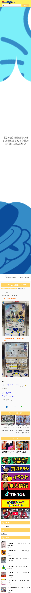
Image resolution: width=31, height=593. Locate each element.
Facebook (10, 407)
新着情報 (3, 288)
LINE (23, 407)
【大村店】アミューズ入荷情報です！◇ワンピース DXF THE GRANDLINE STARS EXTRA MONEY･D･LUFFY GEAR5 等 (23, 429)
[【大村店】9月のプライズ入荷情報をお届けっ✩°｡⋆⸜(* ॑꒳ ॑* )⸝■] (3, 582)
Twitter (17, 407)
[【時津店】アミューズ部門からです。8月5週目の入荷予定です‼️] (3, 545)
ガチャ (15, 288)
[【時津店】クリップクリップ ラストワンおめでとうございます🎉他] (3, 560)
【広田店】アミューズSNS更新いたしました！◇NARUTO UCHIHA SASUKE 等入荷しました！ (8, 429)
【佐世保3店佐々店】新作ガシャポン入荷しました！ (8, 385)
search (25, 5)
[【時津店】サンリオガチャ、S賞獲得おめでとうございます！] (3, 574)
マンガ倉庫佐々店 (9, 288)
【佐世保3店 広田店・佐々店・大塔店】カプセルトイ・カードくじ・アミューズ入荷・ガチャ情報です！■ (7, 395)
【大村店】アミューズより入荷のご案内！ (18, 566)
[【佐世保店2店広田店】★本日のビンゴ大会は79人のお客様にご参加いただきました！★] (3, 589)
